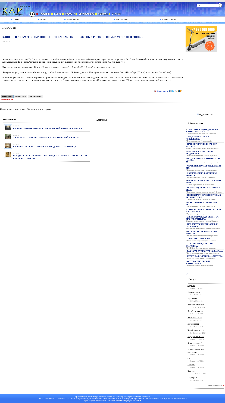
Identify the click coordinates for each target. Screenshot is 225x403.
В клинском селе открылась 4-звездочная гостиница (44, 147)
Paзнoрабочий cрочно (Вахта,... (205, 251)
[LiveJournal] (176, 91)
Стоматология (194, 292)
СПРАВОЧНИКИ (85, 14)
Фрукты (191, 285)
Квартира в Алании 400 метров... (205, 256)
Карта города (168, 20)
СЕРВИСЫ (102, 14)
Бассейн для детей (196, 330)
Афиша (15, 20)
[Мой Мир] (178, 91)
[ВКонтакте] (170, 91)
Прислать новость (35, 96)
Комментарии (7, 96)
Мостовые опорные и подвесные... (199, 152)
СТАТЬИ (115, 14)
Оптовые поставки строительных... (198, 262)
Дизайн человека (195, 311)
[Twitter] (173, 91)
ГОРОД (57, 14)
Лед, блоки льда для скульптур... (198, 138)
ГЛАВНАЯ (44, 13)
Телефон (191, 365)
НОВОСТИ (69, 14)
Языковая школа (195, 317)
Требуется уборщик (198, 239)
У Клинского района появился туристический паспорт (46, 137)
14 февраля (192, 377)
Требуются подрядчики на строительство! (202, 130)
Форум (42, 20)
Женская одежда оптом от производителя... (202, 218)
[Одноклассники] (181, 91)
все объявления (205, 273)
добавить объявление (192, 273)
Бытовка (191, 371)
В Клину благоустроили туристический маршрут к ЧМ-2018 (47, 128)
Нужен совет (193, 324)
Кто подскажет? (195, 343)
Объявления (121, 20)
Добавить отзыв (20, 96)
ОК (189, 358)
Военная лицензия (196, 305)
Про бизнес (193, 298)
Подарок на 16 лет (196, 336)
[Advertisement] (50, 49)
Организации (72, 20)
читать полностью (215, 385)
